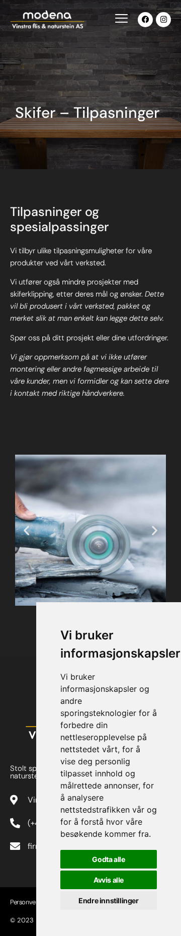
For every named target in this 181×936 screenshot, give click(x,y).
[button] (26, 530)
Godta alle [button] (108, 859)
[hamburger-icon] (121, 19)
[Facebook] (145, 19)
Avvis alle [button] (109, 880)
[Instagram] (163, 19)
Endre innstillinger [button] (108, 900)
